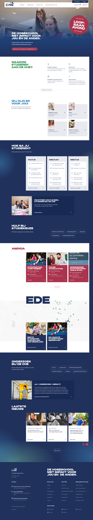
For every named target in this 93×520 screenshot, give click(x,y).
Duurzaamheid (64, 494)
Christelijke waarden (80, 500)
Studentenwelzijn (79, 494)
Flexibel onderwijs (38, 212)
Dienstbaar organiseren (57, 371)
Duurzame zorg (62, 367)
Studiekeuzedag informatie (68, 235)
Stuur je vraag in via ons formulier (21, 498)
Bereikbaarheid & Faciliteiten (67, 491)
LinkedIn (50, 512)
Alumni (48, 488)
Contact (48, 500)
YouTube (65, 512)
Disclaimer (14, 509)
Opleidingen (22, 4)
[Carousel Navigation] (57, 444)
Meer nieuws (57, 450)
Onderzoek (63, 500)
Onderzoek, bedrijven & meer (51, 4)
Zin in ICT (54, 367)
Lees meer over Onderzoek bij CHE (41, 396)
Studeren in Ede (39, 4)
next (87, 444)
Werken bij (63, 485)
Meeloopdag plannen (71, 231)
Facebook (80, 509)
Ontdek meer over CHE (46, 89)
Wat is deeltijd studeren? (81, 491)
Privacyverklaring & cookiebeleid (18, 506)
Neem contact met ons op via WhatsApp (22, 486)
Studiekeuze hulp (50, 491)
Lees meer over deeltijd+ (54, 188)
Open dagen (82, 231)
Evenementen (50, 494)
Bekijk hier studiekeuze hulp (58, 231)
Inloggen (84, 1)
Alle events (57, 286)
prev (83, 444)
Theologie (68, 371)
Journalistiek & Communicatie (79, 371)
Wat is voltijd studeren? (80, 488)
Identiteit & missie (65, 488)
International (76, 1)
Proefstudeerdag (55, 235)
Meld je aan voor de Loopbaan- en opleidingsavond (23, 49)
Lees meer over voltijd (32, 188)
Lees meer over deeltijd (75, 188)
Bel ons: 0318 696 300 (18, 491)
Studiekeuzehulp (30, 4)
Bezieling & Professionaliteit (75, 367)
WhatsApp (51, 509)
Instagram (65, 509)
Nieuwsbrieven (64, 497)
